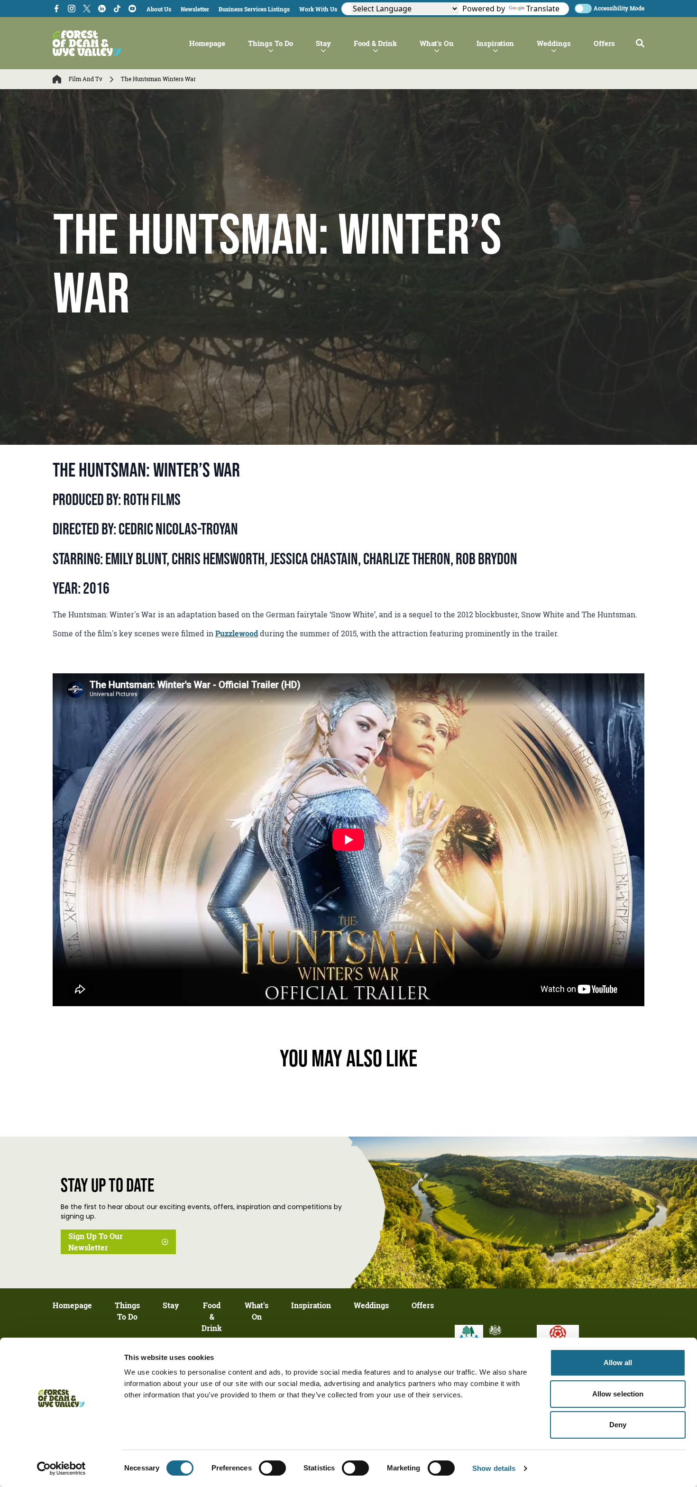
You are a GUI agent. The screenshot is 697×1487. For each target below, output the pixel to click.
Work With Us (318, 9)
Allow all (618, 1362)
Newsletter (195, 9)
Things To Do (270, 43)
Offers (604, 43)
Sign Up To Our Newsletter (95, 1242)
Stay (323, 43)
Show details (493, 1468)
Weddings (554, 43)
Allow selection (618, 1394)
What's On (437, 43)
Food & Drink (375, 43)
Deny (617, 1425)
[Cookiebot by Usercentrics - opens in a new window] (61, 1468)
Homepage (207, 43)
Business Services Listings (254, 9)
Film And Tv (85, 79)
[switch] (272, 1468)
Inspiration (495, 43)
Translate (542, 8)
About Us (159, 9)
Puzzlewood (236, 633)
